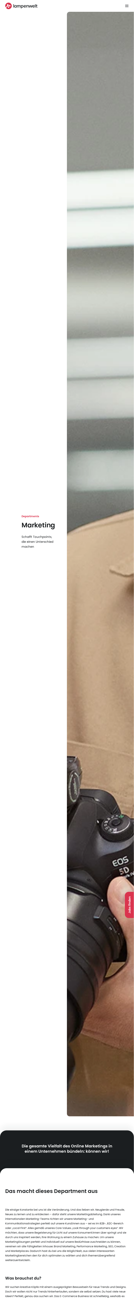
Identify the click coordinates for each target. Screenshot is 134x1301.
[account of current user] (126, 6)
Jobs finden (129, 905)
